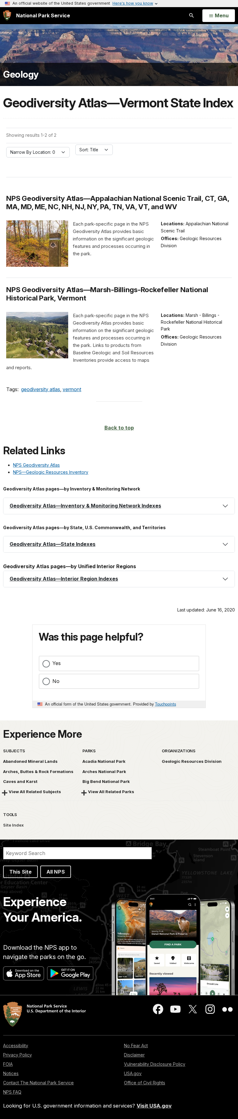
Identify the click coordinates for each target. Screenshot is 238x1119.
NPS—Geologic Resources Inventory (50, 472)
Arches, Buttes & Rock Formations (38, 771)
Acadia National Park (104, 761)
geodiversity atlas (40, 389)
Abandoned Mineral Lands (30, 761)
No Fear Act (136, 1045)
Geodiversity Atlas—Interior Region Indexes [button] (64, 579)
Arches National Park (104, 771)
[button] (119, 506)
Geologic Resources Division (192, 761)
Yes (56, 663)
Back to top (119, 428)
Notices (11, 1073)
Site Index (13, 825)
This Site (20, 872)
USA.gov (133, 1073)
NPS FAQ (12, 1092)
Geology (21, 74)
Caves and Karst (20, 781)
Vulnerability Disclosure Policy (154, 1064)
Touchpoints (165, 704)
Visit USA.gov (154, 1106)
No (56, 681)
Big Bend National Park (106, 781)
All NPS (55, 872)
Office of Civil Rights (144, 1082)
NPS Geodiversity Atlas (36, 465)
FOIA (8, 1064)
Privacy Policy (17, 1054)
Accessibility (15, 1045)
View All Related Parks (111, 791)
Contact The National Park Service (38, 1082)
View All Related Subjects (35, 791)
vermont (72, 389)
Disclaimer (134, 1054)
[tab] (119, 506)
